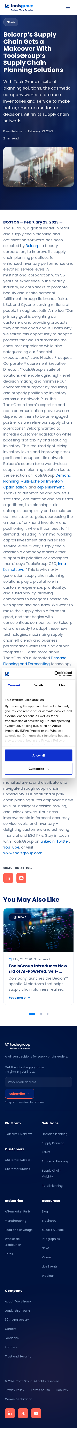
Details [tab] (38, 685)
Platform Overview (18, 1134)
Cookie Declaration (18, 1399)
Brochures (49, 1221)
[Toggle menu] (68, 7)
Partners (11, 1347)
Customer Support (18, 1160)
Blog (45, 1211)
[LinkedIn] (10, 1413)
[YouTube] (36, 1413)
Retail (9, 1254)
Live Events (49, 1266)
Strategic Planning (55, 1161)
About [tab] (63, 685)
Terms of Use (40, 1390)
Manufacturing (15, 1221)
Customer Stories (17, 1169)
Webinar (48, 1276)
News (45, 1248)
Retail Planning (52, 1186)
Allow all (38, 755)
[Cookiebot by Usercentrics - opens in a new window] (54, 674)
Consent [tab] (14, 685)
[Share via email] (21, 878)
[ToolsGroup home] (19, 7)
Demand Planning (54, 1134)
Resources (51, 1201)
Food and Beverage (19, 1230)
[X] (23, 1413)
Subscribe (17, 1094)
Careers (10, 1329)
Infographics (51, 1239)
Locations (12, 1338)
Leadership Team (17, 1311)
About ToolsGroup (18, 1301)
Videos (46, 1257)
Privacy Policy (14, 1390)
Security (62, 1390)
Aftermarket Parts (18, 1211)
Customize (36, 768)
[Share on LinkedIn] (8, 878)
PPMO (46, 1152)
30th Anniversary (17, 1320)
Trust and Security (18, 1356)
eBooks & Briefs (53, 1230)
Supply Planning (53, 1143)
